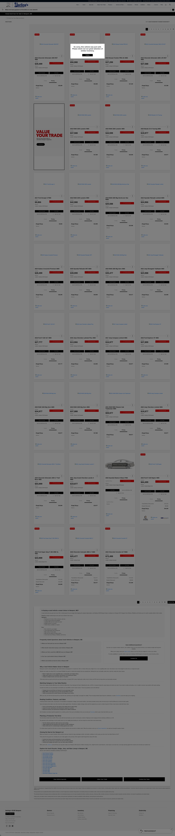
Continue (87, 55)
